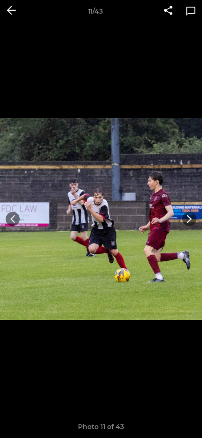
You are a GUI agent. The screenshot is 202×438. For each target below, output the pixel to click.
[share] (168, 11)
